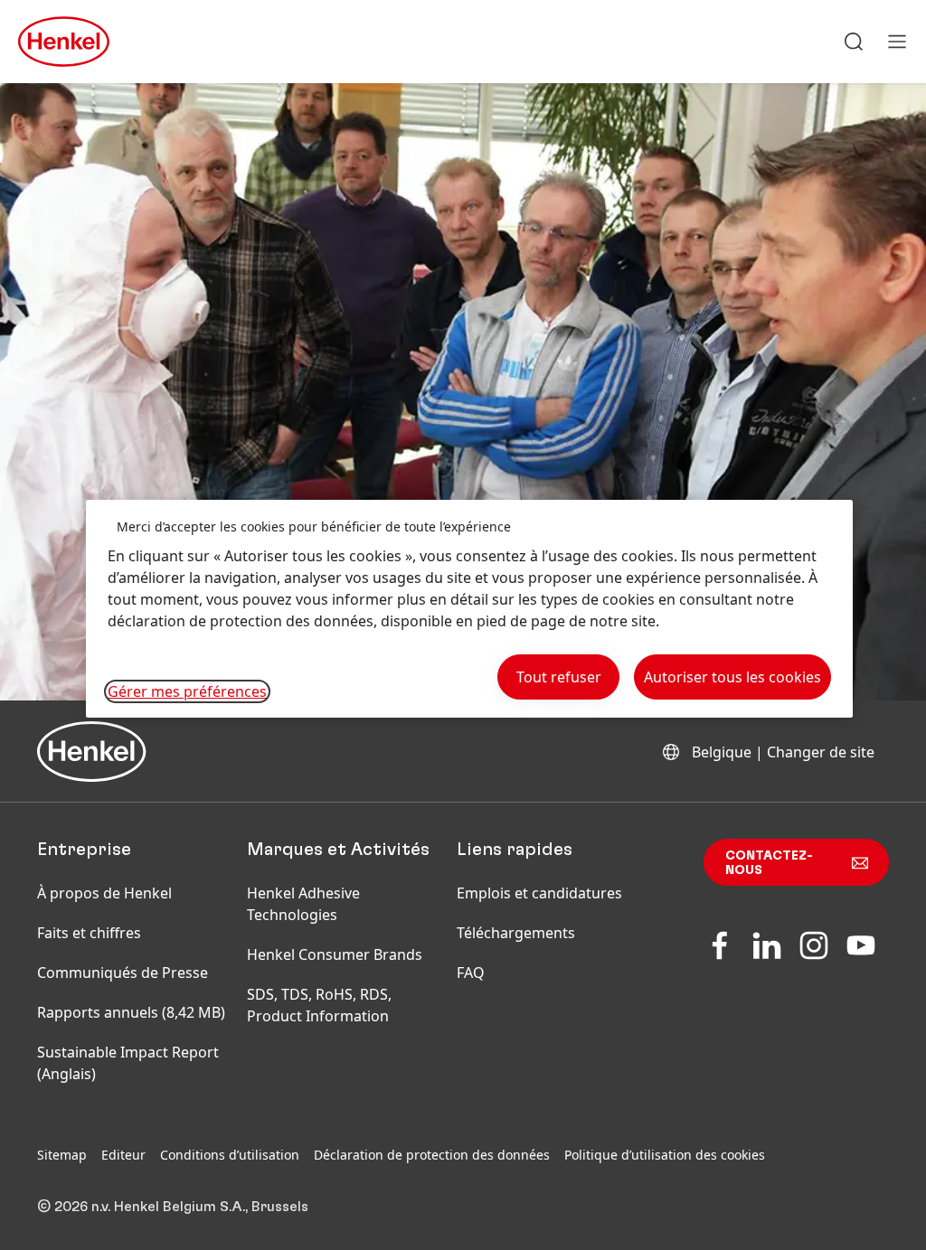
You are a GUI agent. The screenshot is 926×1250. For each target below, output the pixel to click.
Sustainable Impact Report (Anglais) (128, 1063)
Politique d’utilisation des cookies (664, 1154)
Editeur (123, 1154)
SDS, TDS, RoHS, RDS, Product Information (319, 1005)
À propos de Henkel (104, 893)
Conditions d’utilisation (229, 1154)
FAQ (471, 972)
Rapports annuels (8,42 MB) (131, 1012)
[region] (469, 609)
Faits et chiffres (89, 933)
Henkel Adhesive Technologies (303, 904)
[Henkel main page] (63, 41)
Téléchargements (516, 933)
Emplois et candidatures (539, 893)
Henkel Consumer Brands (334, 954)
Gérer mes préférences (187, 691)
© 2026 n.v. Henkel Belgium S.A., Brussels (172, 1206)
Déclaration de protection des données (432, 1154)
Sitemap (62, 1154)
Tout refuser (558, 677)
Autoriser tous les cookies (732, 677)
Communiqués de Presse (122, 972)
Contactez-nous (769, 863)
